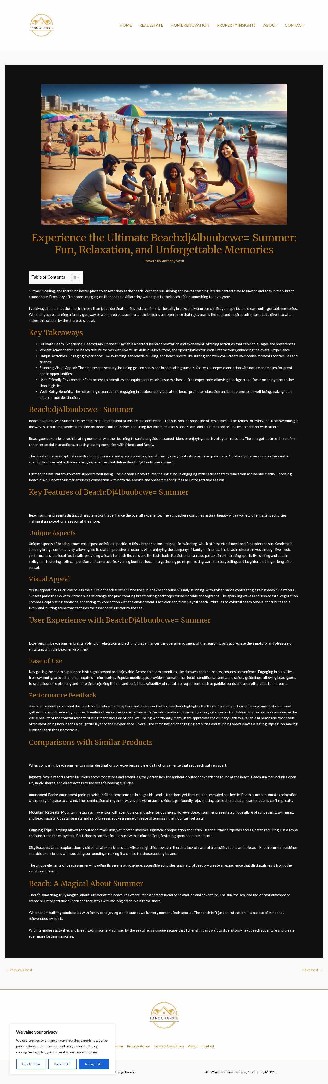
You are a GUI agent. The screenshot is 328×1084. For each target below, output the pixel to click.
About (270, 25)
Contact (294, 25)
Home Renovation (190, 25)
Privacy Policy (138, 1046)
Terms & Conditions (168, 1046)
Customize (31, 1064)
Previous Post (18, 970)
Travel (149, 261)
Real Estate (151, 25)
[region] (62, 1049)
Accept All (94, 1064)
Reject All (62, 1064)
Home (126, 25)
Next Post (312, 970)
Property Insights (236, 25)
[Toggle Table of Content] (72, 278)
